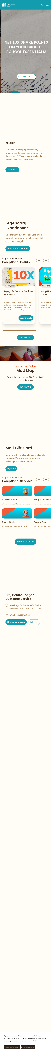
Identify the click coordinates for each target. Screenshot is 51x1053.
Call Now (34, 622)
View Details (26, 318)
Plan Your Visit (25, 387)
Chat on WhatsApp (16, 622)
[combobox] (42, 4)
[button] (28, 1047)
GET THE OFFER (25, 77)
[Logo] (8, 5)
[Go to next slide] (46, 260)
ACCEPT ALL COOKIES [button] (12, 1047)
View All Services (25, 541)
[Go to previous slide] (39, 260)
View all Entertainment (18, 248)
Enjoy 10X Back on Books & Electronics (18, 293)
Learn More (12, 169)
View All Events (25, 337)
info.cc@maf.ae (23, 614)
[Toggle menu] (47, 5)
